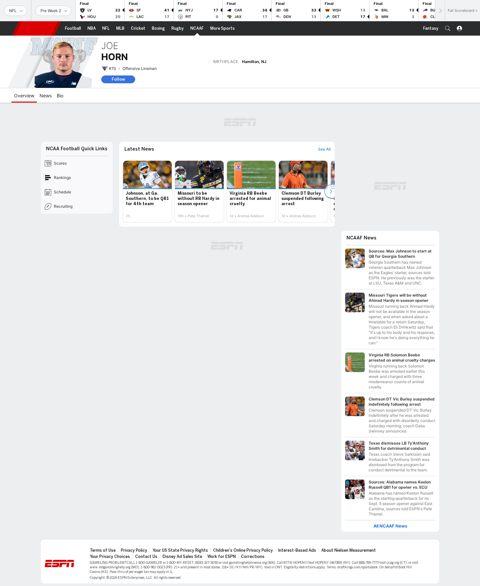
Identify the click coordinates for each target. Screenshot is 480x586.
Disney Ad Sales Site (182, 556)
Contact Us (146, 556)
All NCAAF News (390, 526)
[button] (447, 28)
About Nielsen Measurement (348, 550)
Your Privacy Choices (110, 556)
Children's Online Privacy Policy (243, 550)
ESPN (36, 28)
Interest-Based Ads (297, 550)
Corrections (252, 556)
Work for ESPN (221, 556)
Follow (118, 79)
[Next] (440, 10)
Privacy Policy (134, 550)
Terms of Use (103, 550)
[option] (147, 191)
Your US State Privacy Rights (180, 550)
